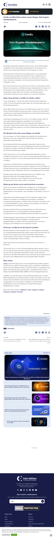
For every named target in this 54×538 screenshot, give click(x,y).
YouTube (20, 292)
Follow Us (30, 521)
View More (46, 352)
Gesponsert (7, 526)
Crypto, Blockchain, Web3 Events (36, 523)
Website (23, 290)
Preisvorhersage (8, 521)
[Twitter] (39, 26)
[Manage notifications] (51, 535)
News (6, 517)
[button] (49, 4)
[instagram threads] (27, 490)
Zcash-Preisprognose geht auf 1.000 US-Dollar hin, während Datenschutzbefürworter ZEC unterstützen (17, 386)
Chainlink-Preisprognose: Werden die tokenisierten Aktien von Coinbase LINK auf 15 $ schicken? (17, 410)
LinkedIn (41, 290)
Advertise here (46, 313)
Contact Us (31, 519)
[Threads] (46, 26)
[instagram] (24, 490)
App (30, 290)
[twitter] (18, 490)
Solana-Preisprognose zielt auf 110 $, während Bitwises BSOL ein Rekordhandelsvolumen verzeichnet (18, 398)
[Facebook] (36, 26)
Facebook (6, 292)
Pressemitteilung (11, 328)
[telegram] (21, 490)
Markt (6, 519)
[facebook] (30, 490)
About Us (30, 517)
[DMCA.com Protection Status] (27, 508)
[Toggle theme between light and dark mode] (44, 5)
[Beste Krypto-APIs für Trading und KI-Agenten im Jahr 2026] (39, 422)
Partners (30, 526)
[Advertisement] (27, 457)
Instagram (13, 292)
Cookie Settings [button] (6, 534)
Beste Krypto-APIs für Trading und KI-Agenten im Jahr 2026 (18, 422)
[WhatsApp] (49, 26)
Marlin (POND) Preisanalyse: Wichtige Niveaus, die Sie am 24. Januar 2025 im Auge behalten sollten (40, 341)
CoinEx (5, 263)
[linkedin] (33, 490)
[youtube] (36, 490)
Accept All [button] (14, 534)
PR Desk (6, 22)
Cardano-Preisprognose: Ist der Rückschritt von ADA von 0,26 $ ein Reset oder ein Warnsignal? (27, 378)
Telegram (35, 290)
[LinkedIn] (42, 26)
